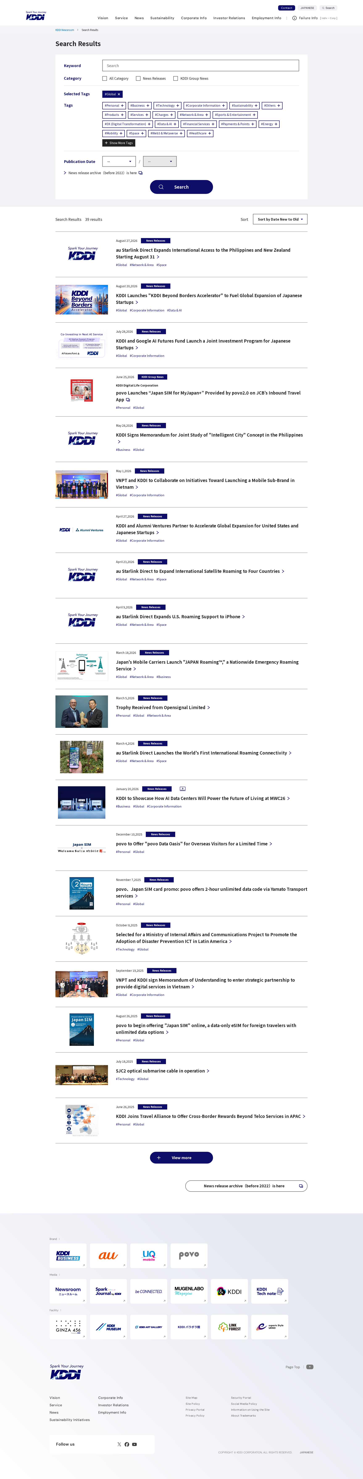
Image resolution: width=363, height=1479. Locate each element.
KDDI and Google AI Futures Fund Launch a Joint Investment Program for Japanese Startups (203, 344)
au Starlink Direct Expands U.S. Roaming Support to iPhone (178, 616)
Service (56, 1405)
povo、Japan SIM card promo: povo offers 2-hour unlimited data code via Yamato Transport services (211, 892)
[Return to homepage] (36, 16)
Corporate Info (110, 1398)
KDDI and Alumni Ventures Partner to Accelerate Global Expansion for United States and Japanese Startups (207, 529)
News (54, 1412)
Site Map (191, 1398)
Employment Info (112, 1412)
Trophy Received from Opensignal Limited (160, 707)
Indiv (324, 18)
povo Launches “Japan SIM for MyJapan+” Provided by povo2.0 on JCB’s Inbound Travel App (208, 396)
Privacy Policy (195, 1415)
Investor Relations (113, 1405)
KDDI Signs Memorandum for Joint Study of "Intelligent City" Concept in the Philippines (209, 435)
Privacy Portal (195, 1409)
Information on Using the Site (250, 1409)
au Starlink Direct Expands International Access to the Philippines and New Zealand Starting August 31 (203, 253)
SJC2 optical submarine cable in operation (160, 1071)
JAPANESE (309, 8)
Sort (244, 219)
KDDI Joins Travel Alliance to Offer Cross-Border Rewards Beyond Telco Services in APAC (208, 1116)
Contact (286, 8)
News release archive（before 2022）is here (105, 172)
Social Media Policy (244, 1404)
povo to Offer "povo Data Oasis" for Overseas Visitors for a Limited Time (192, 844)
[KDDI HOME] (67, 1372)
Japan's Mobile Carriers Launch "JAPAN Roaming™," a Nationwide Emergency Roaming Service (207, 665)
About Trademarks (243, 1415)
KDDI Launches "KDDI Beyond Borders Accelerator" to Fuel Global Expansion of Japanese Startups (209, 298)
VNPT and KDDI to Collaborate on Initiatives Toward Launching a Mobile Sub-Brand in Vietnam (205, 483)
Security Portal (241, 1398)
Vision (55, 1398)
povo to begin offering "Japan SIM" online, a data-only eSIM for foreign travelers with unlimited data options (206, 1028)
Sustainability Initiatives (70, 1420)
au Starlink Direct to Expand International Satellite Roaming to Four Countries (198, 571)
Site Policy (193, 1404)
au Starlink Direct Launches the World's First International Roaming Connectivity (201, 753)
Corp (333, 18)
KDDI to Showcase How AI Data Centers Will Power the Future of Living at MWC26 (200, 798)
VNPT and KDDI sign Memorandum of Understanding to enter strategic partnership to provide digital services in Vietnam (205, 983)
